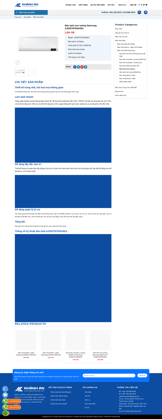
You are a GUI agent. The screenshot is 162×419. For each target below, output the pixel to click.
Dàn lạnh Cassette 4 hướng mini (130, 62)
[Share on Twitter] (78, 67)
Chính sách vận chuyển (59, 404)
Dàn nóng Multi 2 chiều (127, 78)
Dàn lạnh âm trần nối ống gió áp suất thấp (132, 55)
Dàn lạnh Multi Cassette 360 (129, 66)
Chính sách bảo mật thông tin (61, 392)
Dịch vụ (122, 5)
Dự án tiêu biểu (97, 5)
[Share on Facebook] (74, 67)
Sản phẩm (27, 17)
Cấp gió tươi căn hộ (122, 33)
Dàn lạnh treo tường (127, 69)
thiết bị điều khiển (125, 82)
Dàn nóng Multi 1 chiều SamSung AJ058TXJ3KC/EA (26, 354)
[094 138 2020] (5, 407)
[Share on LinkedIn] (85, 67)
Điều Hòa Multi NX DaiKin (126, 44)
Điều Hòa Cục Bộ (121, 37)
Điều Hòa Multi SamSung (126, 50)
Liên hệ (133, 5)
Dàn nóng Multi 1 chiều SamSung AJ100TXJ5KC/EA (51, 354)
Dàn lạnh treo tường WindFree (130, 72)
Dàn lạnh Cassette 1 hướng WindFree (132, 59)
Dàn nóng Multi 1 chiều (127, 75)
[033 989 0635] (5, 401)
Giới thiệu (83, 5)
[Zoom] (18, 63)
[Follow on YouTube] (146, 5)
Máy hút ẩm (119, 91)
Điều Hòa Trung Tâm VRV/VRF (126, 87)
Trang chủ (70, 5)
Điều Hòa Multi (38, 17)
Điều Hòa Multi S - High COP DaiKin (129, 47)
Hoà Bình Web (115, 416)
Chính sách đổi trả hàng (59, 396)
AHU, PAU (118, 29)
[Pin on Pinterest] (82, 67)
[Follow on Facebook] (139, 5)
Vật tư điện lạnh (120, 95)
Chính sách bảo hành (58, 400)
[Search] (139, 12)
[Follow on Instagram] (141, 5)
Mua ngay (21, 347)
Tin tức (111, 5)
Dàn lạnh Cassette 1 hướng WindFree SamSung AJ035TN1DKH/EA (75, 355)
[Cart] (145, 12)
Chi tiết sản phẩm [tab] (29, 82)
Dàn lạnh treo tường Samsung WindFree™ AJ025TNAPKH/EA (100, 355)
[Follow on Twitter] (144, 5)
